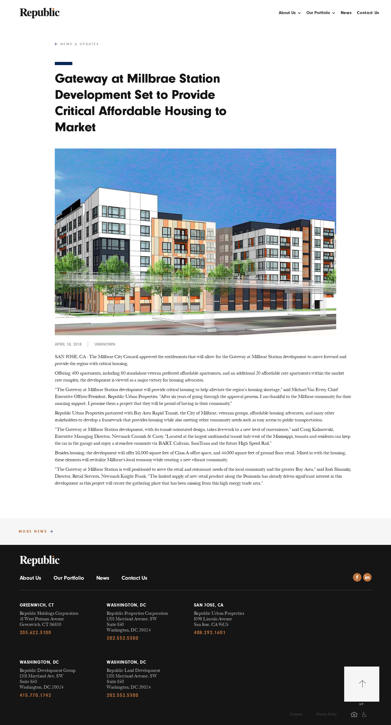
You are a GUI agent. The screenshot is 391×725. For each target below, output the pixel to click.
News (346, 13)
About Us (30, 578)
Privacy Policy (326, 714)
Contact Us (368, 13)
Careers (296, 714)
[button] (290, 14)
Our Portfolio (68, 578)
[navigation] (40, 10)
